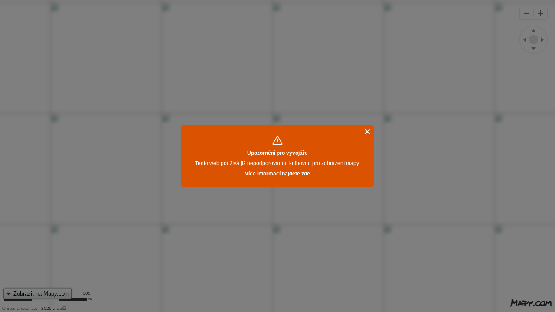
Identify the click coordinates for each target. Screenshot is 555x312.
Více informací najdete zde (277, 174)
